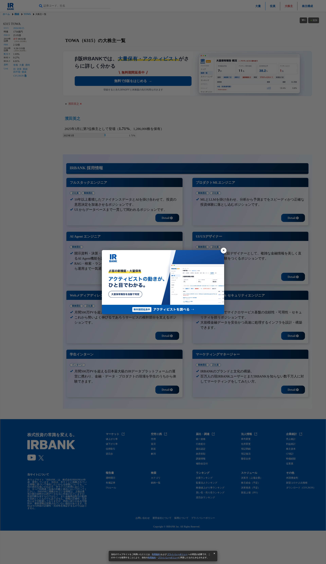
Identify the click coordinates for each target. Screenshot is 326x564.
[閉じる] (224, 250)
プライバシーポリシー (177, 554)
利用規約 (156, 554)
